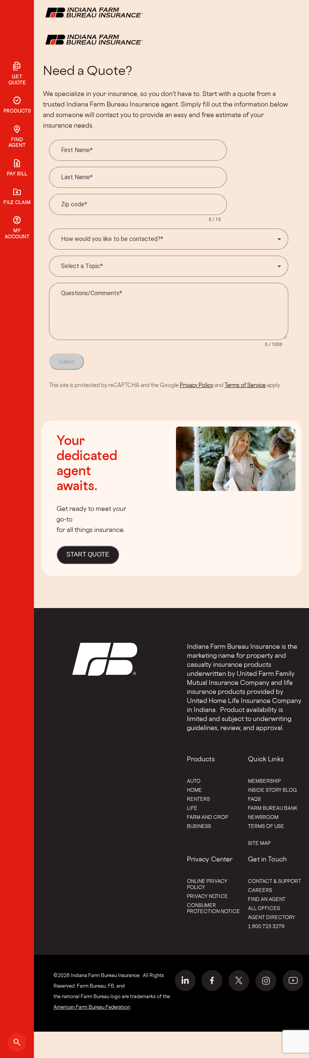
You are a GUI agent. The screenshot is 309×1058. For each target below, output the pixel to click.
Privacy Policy (196, 385)
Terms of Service (245, 385)
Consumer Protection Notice (213, 908)
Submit (66, 361)
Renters (198, 799)
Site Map (259, 843)
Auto (193, 781)
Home (194, 790)
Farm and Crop (207, 817)
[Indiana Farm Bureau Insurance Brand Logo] (108, 39)
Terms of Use (266, 826)
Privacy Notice (207, 896)
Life (192, 808)
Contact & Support (274, 881)
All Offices (264, 908)
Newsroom (263, 817)
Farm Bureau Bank (273, 808)
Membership (264, 781)
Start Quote (87, 554)
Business (199, 826)
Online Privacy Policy (207, 884)
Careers (260, 890)
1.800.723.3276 (266, 926)
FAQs (254, 799)
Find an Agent (267, 899)
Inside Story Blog (272, 790)
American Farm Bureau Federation (92, 1007)
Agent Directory (271, 917)
